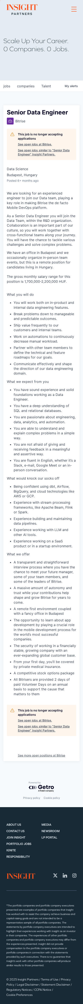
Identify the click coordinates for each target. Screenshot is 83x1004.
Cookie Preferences (19, 995)
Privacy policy (31, 797)
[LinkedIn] (65, 875)
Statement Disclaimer (56, 984)
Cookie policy (52, 797)
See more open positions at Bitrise (41, 755)
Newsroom (51, 831)
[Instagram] (74, 875)
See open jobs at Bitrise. (35, 144)
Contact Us (15, 831)
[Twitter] (55, 875)
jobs (6, 86)
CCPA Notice (43, 990)
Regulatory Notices (19, 990)
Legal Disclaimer (28, 984)
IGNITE (11, 850)
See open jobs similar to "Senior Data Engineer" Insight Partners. (44, 152)
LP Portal (49, 837)
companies (25, 86)
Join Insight (15, 837)
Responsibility (18, 857)
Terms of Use (50, 979)
